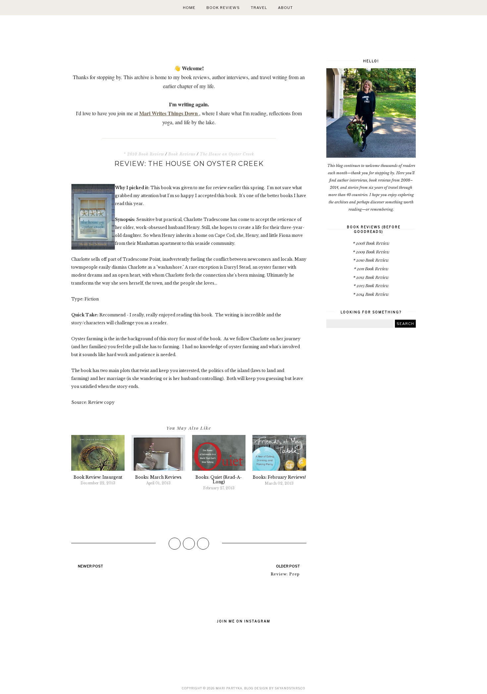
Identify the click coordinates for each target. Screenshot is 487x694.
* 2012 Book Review (371, 277)
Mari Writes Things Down (169, 113)
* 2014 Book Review (371, 294)
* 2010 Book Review (144, 154)
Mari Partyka (229, 688)
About (285, 7)
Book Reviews (223, 7)
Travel (259, 7)
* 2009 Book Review (371, 251)
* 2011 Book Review (371, 268)
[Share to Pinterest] (203, 544)
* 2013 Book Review (371, 285)
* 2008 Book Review (371, 243)
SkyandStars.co (290, 688)
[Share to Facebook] (175, 544)
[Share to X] (189, 544)
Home (189, 7)
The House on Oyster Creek (227, 154)
